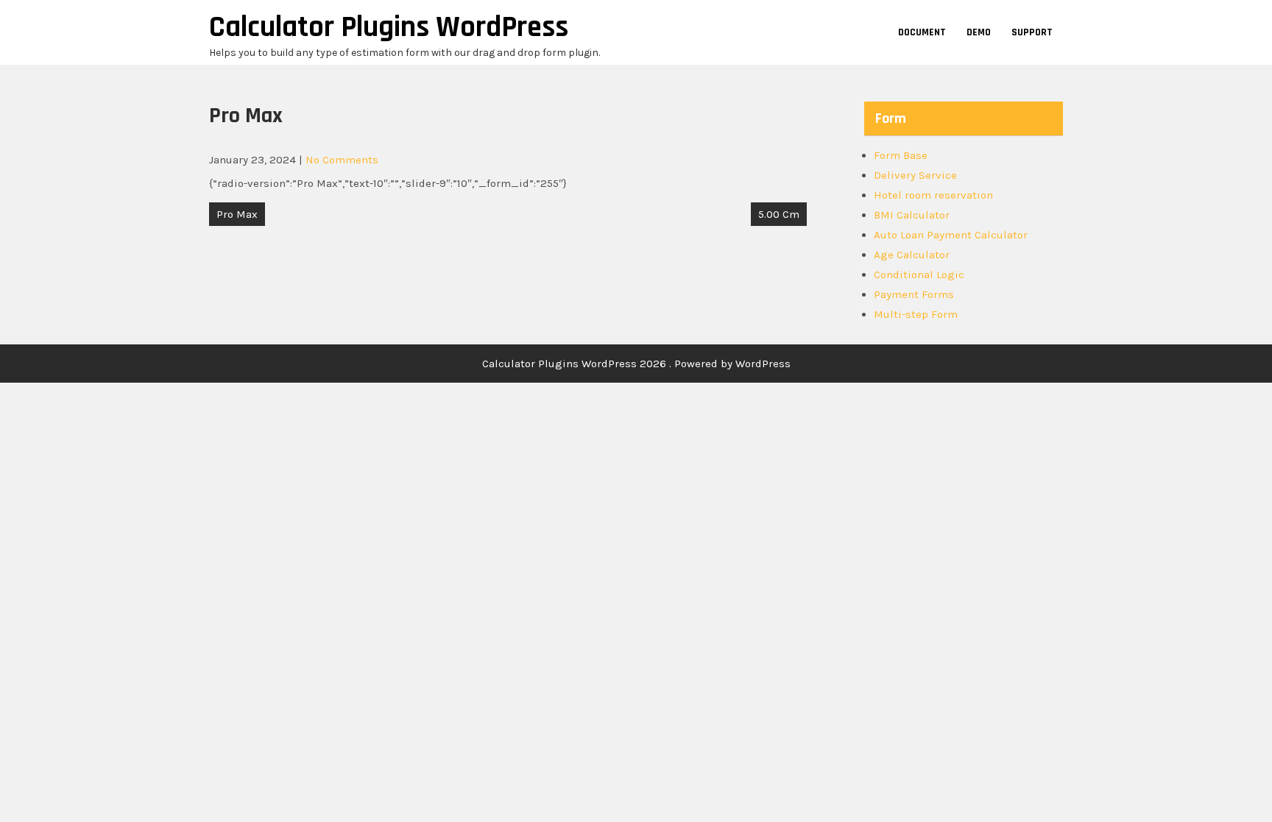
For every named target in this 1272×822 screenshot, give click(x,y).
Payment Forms (914, 294)
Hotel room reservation (933, 195)
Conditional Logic (919, 274)
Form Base (901, 155)
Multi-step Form (916, 314)
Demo (979, 32)
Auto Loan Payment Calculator (951, 234)
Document (922, 32)
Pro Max (237, 214)
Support (1032, 32)
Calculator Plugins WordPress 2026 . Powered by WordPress (636, 363)
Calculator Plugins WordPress (388, 27)
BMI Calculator (912, 215)
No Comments (341, 159)
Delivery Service (915, 175)
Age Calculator (912, 254)
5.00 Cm (778, 214)
